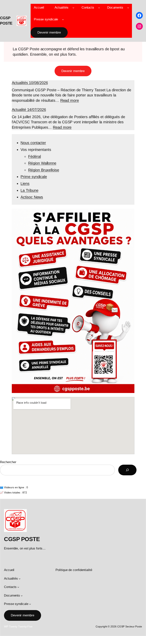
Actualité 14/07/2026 (29, 109)
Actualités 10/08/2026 (30, 83)
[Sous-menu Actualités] (73, 8)
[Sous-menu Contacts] (99, 8)
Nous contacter (33, 143)
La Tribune (29, 190)
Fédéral (34, 156)
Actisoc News (32, 197)
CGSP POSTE (22, 539)
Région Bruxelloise (43, 170)
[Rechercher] (127, 470)
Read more (69, 100)
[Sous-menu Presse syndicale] (63, 19)
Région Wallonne (42, 163)
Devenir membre (49, 32)
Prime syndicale (34, 177)
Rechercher (8, 462)
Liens (25, 183)
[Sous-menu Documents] (128, 8)
